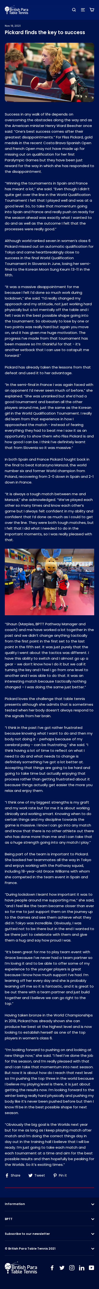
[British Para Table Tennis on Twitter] (62, 1267)
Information (15, 1204)
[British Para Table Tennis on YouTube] (91, 1267)
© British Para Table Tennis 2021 (30, 1249)
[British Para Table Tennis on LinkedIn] (81, 1267)
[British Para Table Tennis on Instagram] (71, 1267)
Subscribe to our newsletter (27, 1234)
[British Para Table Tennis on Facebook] (52, 1267)
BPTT (8, 1219)
